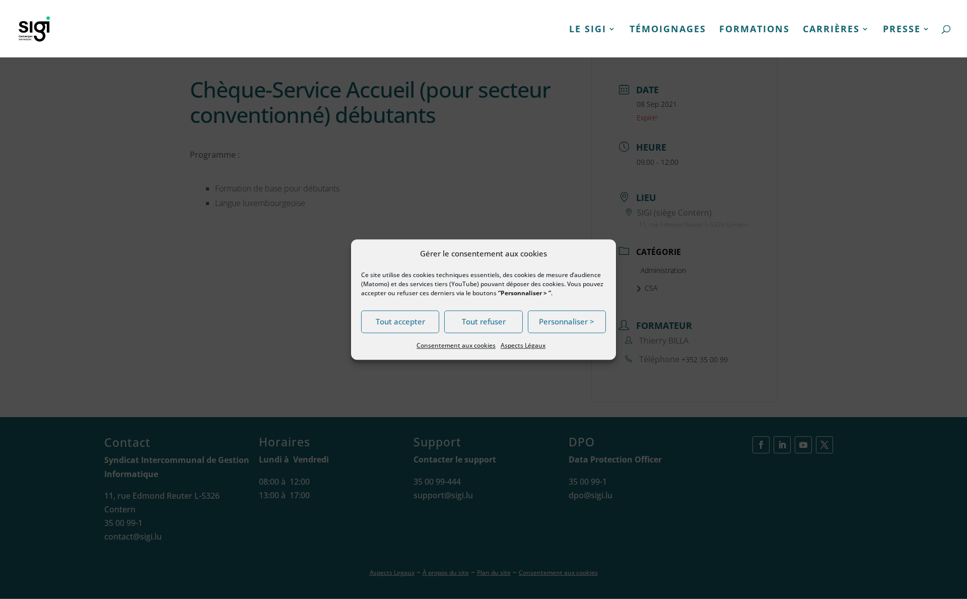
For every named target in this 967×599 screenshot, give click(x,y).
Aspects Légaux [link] (523, 345)
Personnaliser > (566, 322)
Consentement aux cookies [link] (456, 345)
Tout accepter (400, 322)
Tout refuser (484, 322)
